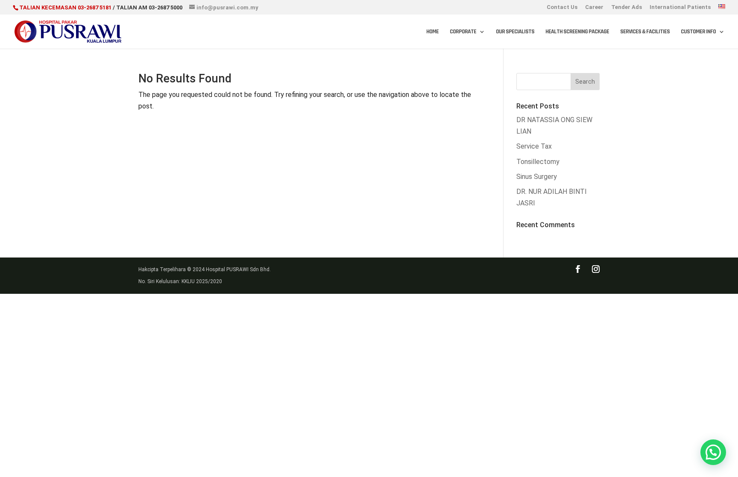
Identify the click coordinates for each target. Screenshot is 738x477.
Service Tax (534, 146)
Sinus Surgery (536, 177)
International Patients (680, 7)
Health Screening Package (577, 32)
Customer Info (698, 32)
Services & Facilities (645, 32)
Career (594, 7)
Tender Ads (626, 7)
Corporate (463, 32)
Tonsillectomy (537, 162)
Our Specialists (515, 32)
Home (432, 32)
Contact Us (562, 7)
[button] (713, 452)
